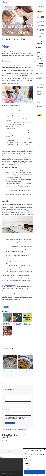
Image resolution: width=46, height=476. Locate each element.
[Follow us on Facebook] (39, 7)
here (22, 175)
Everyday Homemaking (9, 473)
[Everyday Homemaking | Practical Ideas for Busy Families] (5, 2)
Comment (8, 395)
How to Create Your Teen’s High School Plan (40, 94)
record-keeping (5, 212)
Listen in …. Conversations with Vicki (40, 84)
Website (7, 414)
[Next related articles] (31, 352)
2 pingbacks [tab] (6, 441)
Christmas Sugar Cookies (8, 374)
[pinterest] (8, 47)
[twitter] (6, 47)
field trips (11, 259)
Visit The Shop (40, 66)
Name (7, 404)
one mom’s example (27, 214)
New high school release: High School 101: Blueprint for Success (40, 79)
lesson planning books (10, 285)
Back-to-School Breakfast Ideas (25, 374)
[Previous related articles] (28, 352)
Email (7, 409)
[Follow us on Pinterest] (41, 7)
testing (18, 52)
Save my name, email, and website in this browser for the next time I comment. (16, 419)
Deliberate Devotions (40, 97)
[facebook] (4, 47)
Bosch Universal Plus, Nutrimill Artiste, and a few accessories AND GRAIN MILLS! (40, 89)
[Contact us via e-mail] (43, 7)
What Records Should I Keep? (21, 293)
